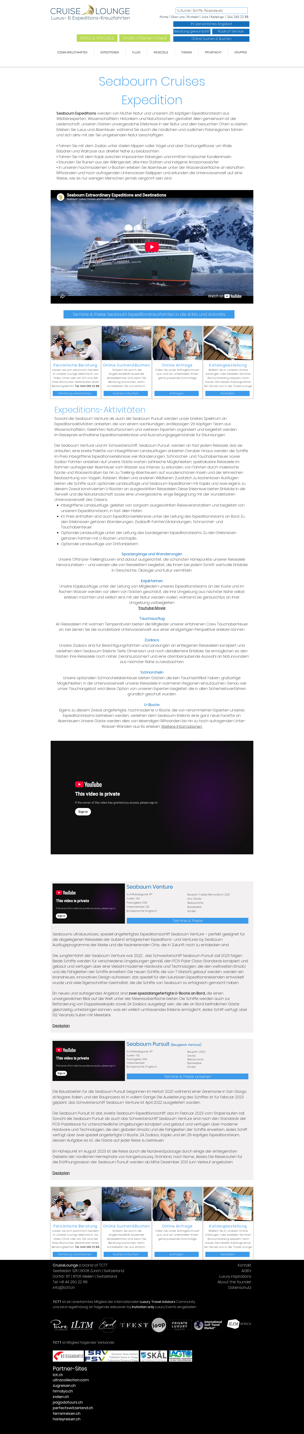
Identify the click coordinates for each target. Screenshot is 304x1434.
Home (164, 17)
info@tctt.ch (64, 1287)
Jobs (205, 17)
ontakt (194, 17)
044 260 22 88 (237, 17)
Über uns (178, 17)
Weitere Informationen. (181, 726)
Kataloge (218, 17)
